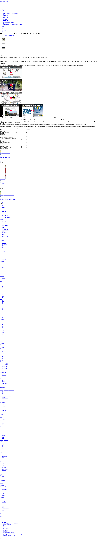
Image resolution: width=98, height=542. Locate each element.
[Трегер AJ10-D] (0, 160)
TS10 (2, 309)
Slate (2, 325)
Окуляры (3, 462)
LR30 (2, 392)
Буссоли (3, 463)
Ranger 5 (3, 332)
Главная (3, 27)
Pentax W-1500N (4, 316)
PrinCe (3, 246)
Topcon (3, 444)
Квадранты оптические (5, 469)
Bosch (2, 357)
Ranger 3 (3, 331)
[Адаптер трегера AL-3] (0, 185)
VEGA (3, 353)
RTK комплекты (4, 259)
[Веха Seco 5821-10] (0, 164)
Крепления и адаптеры (5, 398)
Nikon (2, 351)
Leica (2, 356)
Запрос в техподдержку (6, 12)
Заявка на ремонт (5, 16)
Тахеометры (3, 226)
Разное (3, 399)
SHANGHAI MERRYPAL (5, 447)
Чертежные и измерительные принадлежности (8, 466)
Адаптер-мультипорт (4, 435)
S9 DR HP (3, 285)
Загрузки (18, 64)
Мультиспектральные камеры (6, 494)
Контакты (3, 26)
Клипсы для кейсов (4, 456)
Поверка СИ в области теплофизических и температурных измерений (12, 24)
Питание (3, 507)
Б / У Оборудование (4, 231)
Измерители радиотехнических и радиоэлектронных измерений (11, 23)
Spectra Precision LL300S (5, 367)
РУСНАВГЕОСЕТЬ (4, 244)
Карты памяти (4, 470)
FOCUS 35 (3, 279)
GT (2, 302)
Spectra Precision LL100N (5, 365)
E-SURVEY (3, 245)
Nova (2, 311)
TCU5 (2, 324)
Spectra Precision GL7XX (5, 363)
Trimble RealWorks (4, 411)
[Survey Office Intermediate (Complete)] (0, 159)
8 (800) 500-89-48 (2, 1)
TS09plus (3, 312)
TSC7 (2, 323)
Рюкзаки (3, 457)
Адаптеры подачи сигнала (5, 508)
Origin (2, 405)
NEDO (3, 424)
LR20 (2, 391)
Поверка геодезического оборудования (8, 22)
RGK (2, 376)
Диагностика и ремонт (6, 17)
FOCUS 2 (3, 277)
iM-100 (3, 293)
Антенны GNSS (4, 251)
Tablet (2, 326)
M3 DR (3, 288)
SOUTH (3, 446)
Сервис (3, 526)
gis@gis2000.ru (4, 222)
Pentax (2, 247)
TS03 (2, 307)
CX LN (3, 296)
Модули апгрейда (4, 493)
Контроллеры (3, 227)
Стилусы (3, 465)
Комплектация (15, 64)
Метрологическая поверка (5, 212)
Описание (1, 64)
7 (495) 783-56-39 (7, 1)
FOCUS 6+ (3, 278)
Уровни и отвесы (4, 467)
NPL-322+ (3, 267)
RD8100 (3, 500)
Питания (3, 438)
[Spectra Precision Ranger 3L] (0, 190)
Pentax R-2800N (4, 317)
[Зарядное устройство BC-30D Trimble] (0, 151)
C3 (2, 286)
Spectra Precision (4, 30)
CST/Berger (3, 347)
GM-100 (3, 301)
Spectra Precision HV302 (5, 366)
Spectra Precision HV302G (5, 368)
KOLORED (96, 224)
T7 (2, 327)
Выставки (3, 206)
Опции (12, 64)
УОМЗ (3, 355)
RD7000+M (3, 501)
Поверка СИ (3, 21)
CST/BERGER (4, 352)
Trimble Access (4, 410)
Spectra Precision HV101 (5, 364)
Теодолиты (3, 228)
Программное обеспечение (5, 230)
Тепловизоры (3, 495)
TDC (2, 328)
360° (2, 380)
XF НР (3, 266)
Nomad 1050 (3, 333)
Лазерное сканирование (5, 225)
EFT (2, 448)
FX (2, 294)
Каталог (2, 10)
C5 (2, 287)
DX (2, 297)
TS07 (2, 308)
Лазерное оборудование (5, 229)
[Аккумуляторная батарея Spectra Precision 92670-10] (0, 193)
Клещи (3, 506)
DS (2, 303)
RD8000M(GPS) (4, 502)
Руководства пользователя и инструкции (8, 14)
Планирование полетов (5, 489)
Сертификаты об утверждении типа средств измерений (10, 13)
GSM (2, 255)
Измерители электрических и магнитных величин (10, 533)
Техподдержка (4, 522)
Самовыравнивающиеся (5, 382)
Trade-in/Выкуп (5, 531)
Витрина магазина (4, 208)
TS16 (2, 310)
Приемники (3, 29)
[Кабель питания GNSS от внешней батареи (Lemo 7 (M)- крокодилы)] (0, 186)
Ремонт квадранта (5, 20)
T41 (2, 334)
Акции (4, 10)
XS (2, 265)
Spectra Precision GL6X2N (5, 369)
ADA (2, 358)
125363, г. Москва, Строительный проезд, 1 (7, 220)
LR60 (2, 393)
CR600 (3, 394)
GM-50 (3, 300)
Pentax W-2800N (4, 318)
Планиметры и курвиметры (5, 464)
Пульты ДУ (3, 397)
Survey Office (3, 406)
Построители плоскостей (5, 383)
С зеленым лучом (4, 381)
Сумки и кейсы (4, 509)
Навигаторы (3, 234)
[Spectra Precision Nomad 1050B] (0, 201)
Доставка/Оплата (4, 25)
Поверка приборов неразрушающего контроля (9, 535)
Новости (3, 205)
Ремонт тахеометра (5, 528)
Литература (3, 207)
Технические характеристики (7, 64)
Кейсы (3, 455)
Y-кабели (3, 437)
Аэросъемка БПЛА (4, 232)
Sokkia (3, 443)
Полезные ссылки (5, 15)
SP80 (2, 31)
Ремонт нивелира (5, 19)
